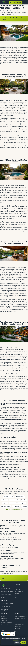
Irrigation (5, 503)
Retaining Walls (21, 503)
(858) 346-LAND (6, 601)
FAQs (16, 622)
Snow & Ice (24, 506)
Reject (17, 642)
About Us (3, 616)
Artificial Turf (13, 503)
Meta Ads (17, 593)
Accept (23, 642)
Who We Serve (18, 600)
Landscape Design (14, 499)
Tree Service (16, 506)
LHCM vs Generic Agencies (5, 630)
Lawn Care (23, 499)
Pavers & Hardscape (8, 496)
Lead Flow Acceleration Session (20, 619)
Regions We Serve (5, 624)
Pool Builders (5, 499)
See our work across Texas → (14, 509)
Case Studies (4, 618)
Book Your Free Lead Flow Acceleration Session (12, 18)
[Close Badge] (15, 632)
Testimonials (4, 620)
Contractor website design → (7, 550)
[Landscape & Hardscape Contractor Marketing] (3, 2)
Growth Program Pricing (6, 622)
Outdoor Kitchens (20, 496)
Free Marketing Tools (19, 624)
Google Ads (17, 589)
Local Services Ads (19, 591)
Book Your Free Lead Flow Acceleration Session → (12, 577)
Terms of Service (18, 628)
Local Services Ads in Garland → (8, 537)
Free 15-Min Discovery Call (21, 616)
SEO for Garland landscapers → (8, 531)
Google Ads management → (7, 544)
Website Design (18, 595)
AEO (16, 597)
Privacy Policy (18, 626)
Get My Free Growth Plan (15, 2)
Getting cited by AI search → (7, 556)
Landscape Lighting (5, 506)
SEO (16, 587)
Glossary (3, 626)
